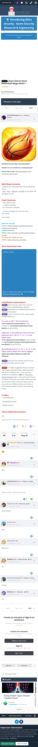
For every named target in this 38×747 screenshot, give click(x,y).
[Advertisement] (19, 59)
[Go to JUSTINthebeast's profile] (4, 117)
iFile (4, 191)
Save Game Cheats (22, 94)
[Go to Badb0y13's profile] (4, 560)
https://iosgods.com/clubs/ (17, 240)
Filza (8, 191)
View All (19, 709)
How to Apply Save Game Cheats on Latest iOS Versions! (17, 353)
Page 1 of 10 (19, 108)
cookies (17, 730)
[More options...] (34, 119)
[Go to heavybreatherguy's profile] (4, 579)
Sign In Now (19, 653)
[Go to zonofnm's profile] (4, 523)
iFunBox (21, 191)
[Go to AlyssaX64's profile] (5, 703)
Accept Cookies (8, 744)
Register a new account (19, 641)
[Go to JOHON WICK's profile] (4, 483)
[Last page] (35, 108)
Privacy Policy (4, 738)
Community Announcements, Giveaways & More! (19, 36)
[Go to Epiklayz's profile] (4, 593)
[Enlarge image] (19, 144)
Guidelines (13, 738)
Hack (5, 81)
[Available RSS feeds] (34, 716)
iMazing (14, 191)
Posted (13, 447)
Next (31, 108)
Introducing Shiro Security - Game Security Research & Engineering (19, 23)
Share (9, 666)
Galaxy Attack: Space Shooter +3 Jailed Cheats (17, 696)
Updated (13, 120)
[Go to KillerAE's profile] (4, 464)
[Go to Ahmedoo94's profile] (4, 445)
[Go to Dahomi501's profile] (4, 542)
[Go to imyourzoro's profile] (4, 505)
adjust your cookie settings (25, 736)
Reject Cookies (22, 744)
